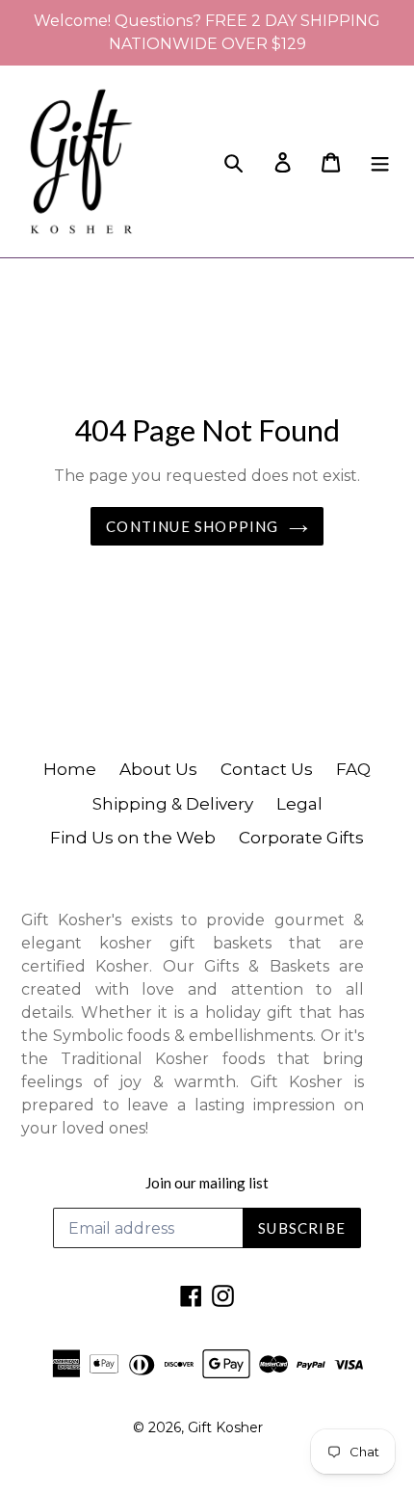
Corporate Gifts (301, 837)
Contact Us (266, 769)
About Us (158, 769)
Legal (299, 803)
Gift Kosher (225, 1427)
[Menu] (379, 161)
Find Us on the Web (133, 837)
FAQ (353, 769)
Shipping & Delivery (172, 803)
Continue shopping (192, 526)
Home (69, 769)
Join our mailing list (207, 1182)
